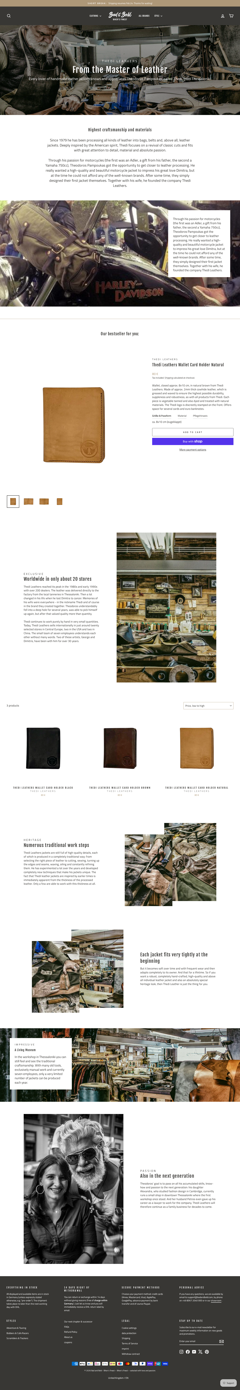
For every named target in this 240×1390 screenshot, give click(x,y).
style (157, 16)
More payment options (192, 450)
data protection (129, 1333)
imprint (125, 1348)
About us (68, 1337)
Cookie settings (129, 1328)
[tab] (161, 416)
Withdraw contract (131, 1354)
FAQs (66, 1327)
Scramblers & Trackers (17, 1338)
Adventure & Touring (16, 1328)
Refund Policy (70, 1332)
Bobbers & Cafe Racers (18, 1333)
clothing (94, 16)
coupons (68, 1342)
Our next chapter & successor (78, 1321)
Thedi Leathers (165, 359)
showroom (216, 1300)
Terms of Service (130, 1343)
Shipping (169, 378)
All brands (144, 16)
